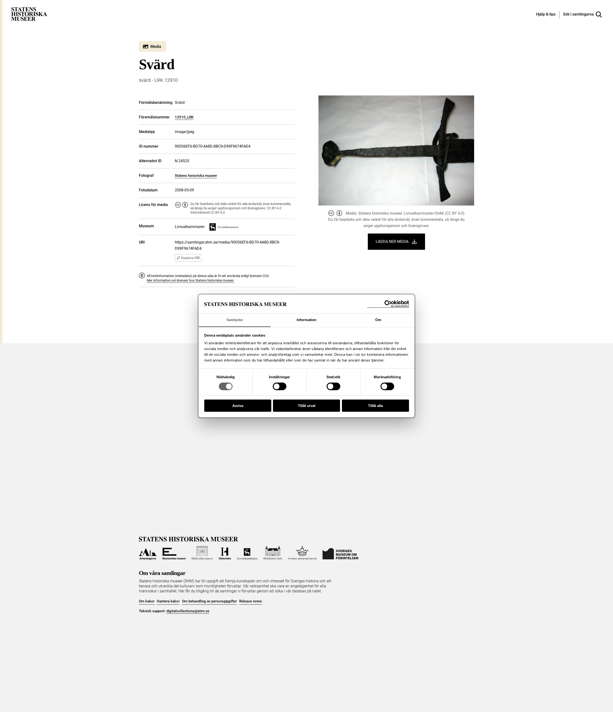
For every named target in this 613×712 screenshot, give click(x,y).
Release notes (250, 601)
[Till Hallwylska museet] (202, 553)
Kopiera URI (190, 258)
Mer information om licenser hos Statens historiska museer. (190, 280)
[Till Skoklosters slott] (272, 553)
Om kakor (146, 601)
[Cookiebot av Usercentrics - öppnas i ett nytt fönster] (388, 304)
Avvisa (237, 406)
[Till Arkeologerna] (148, 553)
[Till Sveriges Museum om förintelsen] (340, 553)
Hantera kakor (168, 601)
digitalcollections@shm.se (187, 611)
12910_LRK (184, 117)
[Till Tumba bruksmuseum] (302, 553)
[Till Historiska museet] (225, 553)
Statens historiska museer (196, 175)
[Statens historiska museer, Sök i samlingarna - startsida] (29, 13)
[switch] (279, 386)
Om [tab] (378, 320)
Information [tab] (306, 320)
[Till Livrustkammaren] (247, 553)
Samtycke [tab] (235, 320)
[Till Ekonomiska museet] (174, 553)
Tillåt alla (375, 406)
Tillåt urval (306, 406)
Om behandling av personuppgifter (209, 601)
